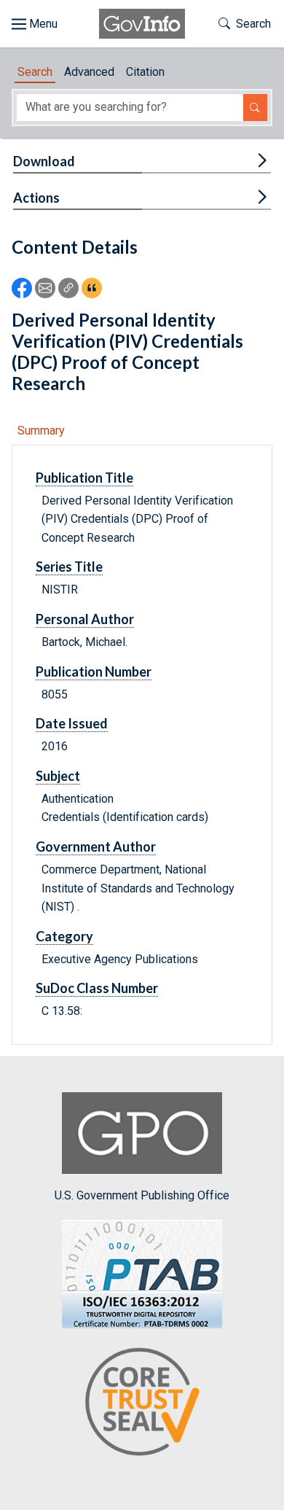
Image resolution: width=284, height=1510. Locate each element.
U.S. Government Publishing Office (142, 1195)
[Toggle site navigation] (35, 24)
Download (44, 161)
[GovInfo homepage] (142, 24)
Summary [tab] (41, 430)
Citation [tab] (145, 72)
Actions (36, 198)
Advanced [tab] (89, 72)
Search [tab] (34, 72)
